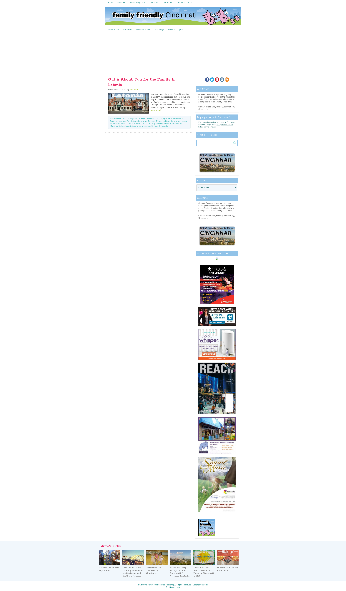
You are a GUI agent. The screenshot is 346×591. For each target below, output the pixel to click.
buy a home (217, 122)
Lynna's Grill (125, 123)
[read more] (156, 109)
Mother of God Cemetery (143, 123)
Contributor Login (173, 587)
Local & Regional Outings (133, 118)
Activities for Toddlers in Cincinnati (153, 570)
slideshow (124, 126)
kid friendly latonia (171, 121)
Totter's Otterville (159, 126)
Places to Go (152, 118)
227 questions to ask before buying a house (215, 125)
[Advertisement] (173, 52)
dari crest (121, 121)
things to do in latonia (140, 126)
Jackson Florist (155, 121)
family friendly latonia (137, 121)
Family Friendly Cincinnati (173, 17)
